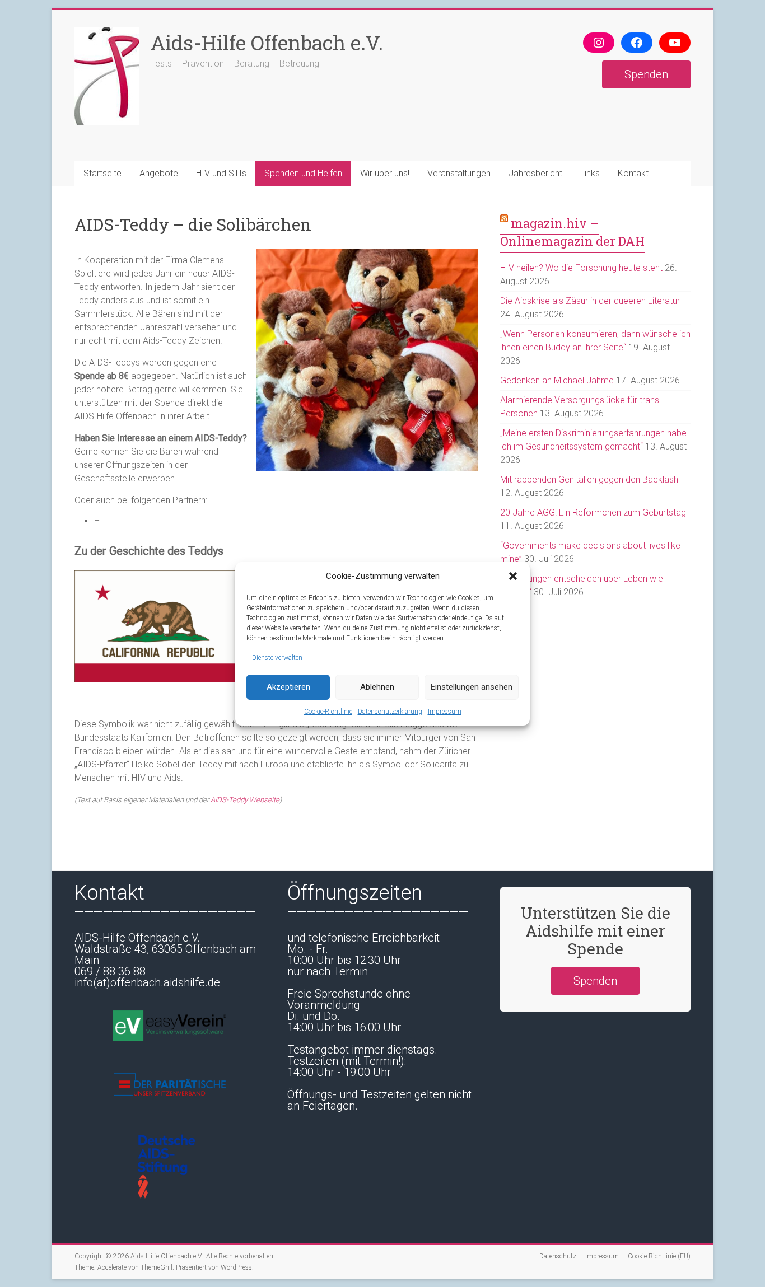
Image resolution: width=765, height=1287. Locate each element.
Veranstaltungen (459, 173)
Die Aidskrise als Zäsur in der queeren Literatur (590, 301)
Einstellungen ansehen (471, 687)
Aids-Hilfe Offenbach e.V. (267, 42)
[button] (513, 576)
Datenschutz (557, 1256)
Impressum (444, 711)
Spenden (646, 74)
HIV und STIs (221, 173)
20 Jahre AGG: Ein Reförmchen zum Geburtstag (593, 512)
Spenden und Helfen (303, 173)
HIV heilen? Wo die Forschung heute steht (581, 268)
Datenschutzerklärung (390, 711)
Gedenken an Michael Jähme (557, 380)
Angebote (158, 173)
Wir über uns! (384, 173)
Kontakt (633, 173)
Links (590, 173)
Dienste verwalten (277, 658)
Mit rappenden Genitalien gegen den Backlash (589, 479)
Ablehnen (377, 687)
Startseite (102, 173)
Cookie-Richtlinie (328, 711)
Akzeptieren (288, 687)
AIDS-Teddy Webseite (245, 799)
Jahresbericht (535, 173)
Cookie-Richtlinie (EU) (659, 1256)
